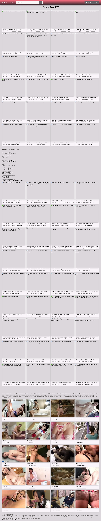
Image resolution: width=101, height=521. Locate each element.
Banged (43, 144)
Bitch (91, 316)
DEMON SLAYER (6, 155)
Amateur (14, 31)
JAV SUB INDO (6, 167)
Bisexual (86, 316)
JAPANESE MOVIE (7, 173)
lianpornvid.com (56, 488)
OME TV (4, 164)
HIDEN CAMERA (6, 152)
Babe (44, 53)
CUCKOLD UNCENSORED (9, 161)
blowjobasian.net (32, 465)
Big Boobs (42, 270)
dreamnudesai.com (8, 419)
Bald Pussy (14, 338)
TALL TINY (5, 157)
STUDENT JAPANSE (7, 168)
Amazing (63, 338)
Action (92, 202)
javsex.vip (55, 419)
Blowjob (19, 99)
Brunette (93, 31)
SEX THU (4, 156)
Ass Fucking (71, 202)
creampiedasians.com (81, 488)
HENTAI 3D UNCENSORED (9, 165)
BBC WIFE (4, 159)
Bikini (37, 361)
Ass (85, 53)
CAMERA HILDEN (7, 171)
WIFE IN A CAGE (6, 163)
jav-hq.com (6, 442)
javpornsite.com (7, 465)
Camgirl (92, 121)
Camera (19, 31)
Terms (3, 519)
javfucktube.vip (32, 442)
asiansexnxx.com (7, 488)
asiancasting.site (56, 510)
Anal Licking (63, 202)
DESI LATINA (5, 176)
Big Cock (90, 225)
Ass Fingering (91, 53)
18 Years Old (63, 31)
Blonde (42, 293)
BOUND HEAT (5, 177)
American (68, 361)
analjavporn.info (32, 510)
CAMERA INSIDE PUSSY (8, 179)
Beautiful (63, 144)
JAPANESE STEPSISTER (8, 160)
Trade (14, 519)
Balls (86, 361)
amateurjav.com (32, 488)
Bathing (62, 76)
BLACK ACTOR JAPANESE (9, 153)
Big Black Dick (67, 293)
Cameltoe (38, 225)
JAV (7, 2)
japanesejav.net (80, 442)
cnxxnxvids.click (80, 419)
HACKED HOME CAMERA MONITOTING (13, 180)
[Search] (40, 2)
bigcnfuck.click (32, 419)
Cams (43, 31)
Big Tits (41, 99)
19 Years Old (88, 76)
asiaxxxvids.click (80, 510)
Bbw (69, 31)
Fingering (63, 121)
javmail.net (55, 442)
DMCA (10, 519)
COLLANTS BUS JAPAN (8, 175)
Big (61, 53)
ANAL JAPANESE (6, 169)
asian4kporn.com (56, 465)
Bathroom (68, 76)
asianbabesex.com (81, 465)
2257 (6, 519)
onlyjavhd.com (7, 510)
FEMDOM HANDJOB (7, 172)
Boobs (17, 361)
